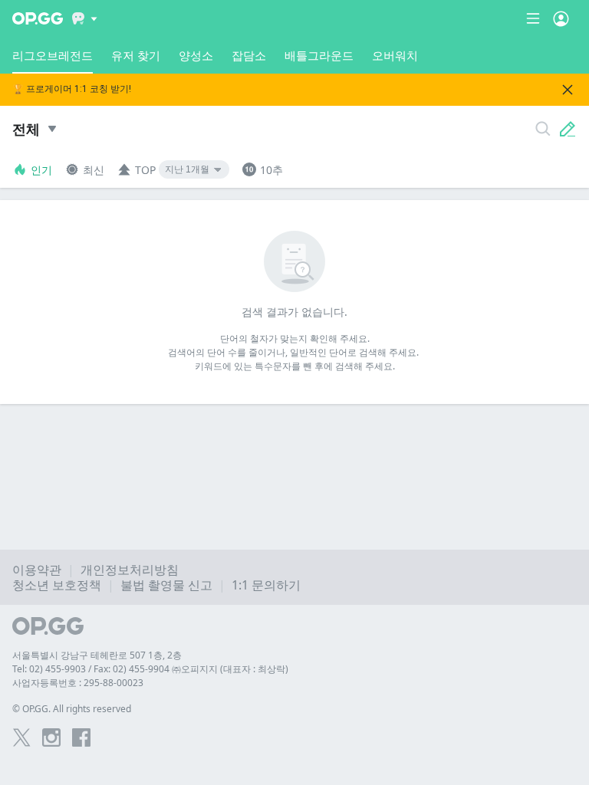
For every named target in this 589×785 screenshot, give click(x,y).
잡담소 (249, 55)
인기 (41, 170)
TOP (145, 170)
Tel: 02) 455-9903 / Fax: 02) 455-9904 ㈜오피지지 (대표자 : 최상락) (150, 668)
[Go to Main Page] (37, 18)
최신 (93, 170)
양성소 (196, 55)
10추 (271, 170)
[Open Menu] (561, 18)
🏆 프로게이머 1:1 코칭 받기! (71, 89)
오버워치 (395, 55)
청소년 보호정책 (56, 584)
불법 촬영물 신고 (166, 584)
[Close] (567, 89)
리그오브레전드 (52, 55)
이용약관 (36, 569)
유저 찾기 (135, 55)
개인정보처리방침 (130, 569)
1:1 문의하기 (266, 584)
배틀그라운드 (319, 55)
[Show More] (84, 18)
